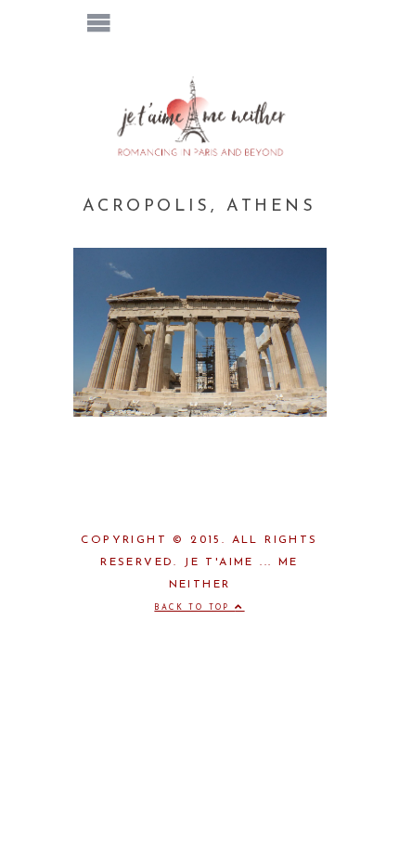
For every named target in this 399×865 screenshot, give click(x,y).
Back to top (194, 608)
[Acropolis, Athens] (200, 413)
